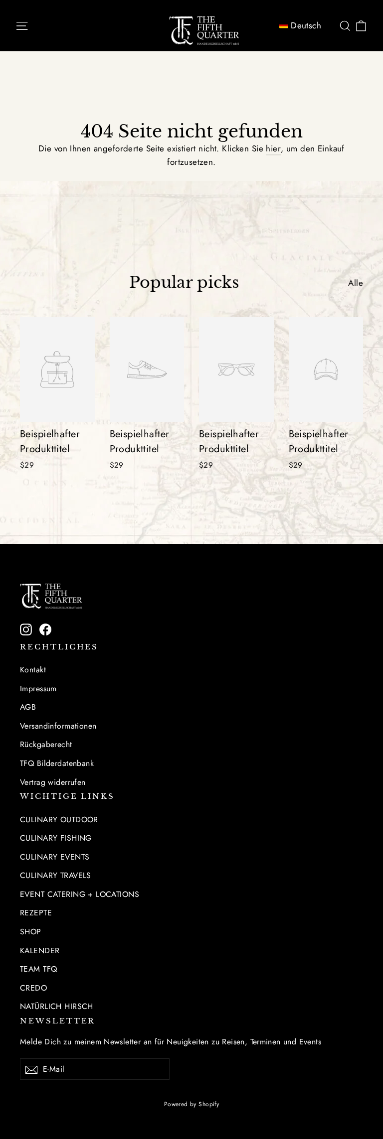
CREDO (33, 988)
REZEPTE (36, 912)
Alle (355, 283)
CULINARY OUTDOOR (59, 819)
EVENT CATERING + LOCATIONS (79, 894)
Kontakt (33, 669)
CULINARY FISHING (56, 838)
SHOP (30, 931)
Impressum (38, 688)
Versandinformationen (58, 726)
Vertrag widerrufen (53, 782)
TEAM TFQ (38, 969)
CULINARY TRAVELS (55, 875)
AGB (28, 707)
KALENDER (39, 950)
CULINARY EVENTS (54, 857)
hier (273, 148)
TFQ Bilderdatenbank (57, 763)
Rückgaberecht (46, 744)
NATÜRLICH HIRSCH (56, 1006)
